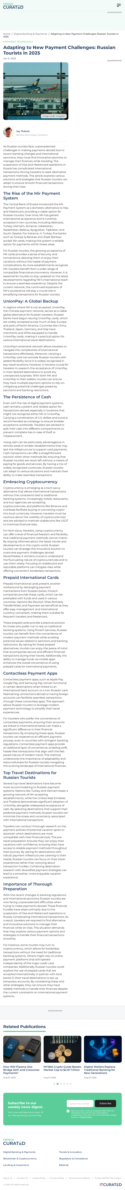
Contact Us (22, 1178)
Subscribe (105, 1103)
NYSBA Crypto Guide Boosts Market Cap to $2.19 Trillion (62, 1068)
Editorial (63, 1165)
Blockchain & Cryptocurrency (19, 1158)
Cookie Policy (39, 1178)
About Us (7, 1178)
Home (6, 33)
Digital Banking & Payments (30, 33)
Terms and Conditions (79, 1178)
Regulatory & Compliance (73, 1158)
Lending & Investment (16, 1165)
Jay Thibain (23, 131)
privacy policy (86, 1117)
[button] (54, 1084)
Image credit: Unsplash (53, 116)
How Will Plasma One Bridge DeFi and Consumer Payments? (21, 1070)
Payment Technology (19, 41)
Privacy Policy (57, 1178)
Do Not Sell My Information (108, 1178)
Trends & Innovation (70, 1152)
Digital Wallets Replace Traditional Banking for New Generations (99, 1070)
